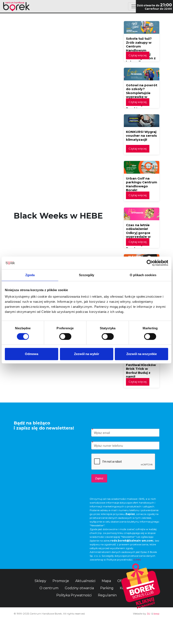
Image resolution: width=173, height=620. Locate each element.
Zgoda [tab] (30, 275)
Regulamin (107, 595)
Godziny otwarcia (79, 588)
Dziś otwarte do (154, 5)
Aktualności (85, 581)
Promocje (61, 581)
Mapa (106, 581)
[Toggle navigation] (133, 6)
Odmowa (31, 354)
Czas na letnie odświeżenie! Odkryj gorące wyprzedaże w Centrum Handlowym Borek (138, 236)
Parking (107, 588)
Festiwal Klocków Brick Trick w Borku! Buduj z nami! (141, 371)
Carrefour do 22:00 (158, 8)
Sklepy (40, 581)
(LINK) (137, 559)
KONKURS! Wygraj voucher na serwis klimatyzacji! (141, 136)
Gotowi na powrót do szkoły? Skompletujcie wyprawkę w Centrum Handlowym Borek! (141, 97)
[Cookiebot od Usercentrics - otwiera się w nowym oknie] (149, 263)
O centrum (48, 588)
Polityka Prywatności (74, 595)
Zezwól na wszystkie (141, 354)
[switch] (65, 336)
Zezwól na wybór (86, 354)
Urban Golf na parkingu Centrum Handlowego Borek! (141, 184)
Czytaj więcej (137, 55)
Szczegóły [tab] (86, 275)
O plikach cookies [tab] (143, 275)
